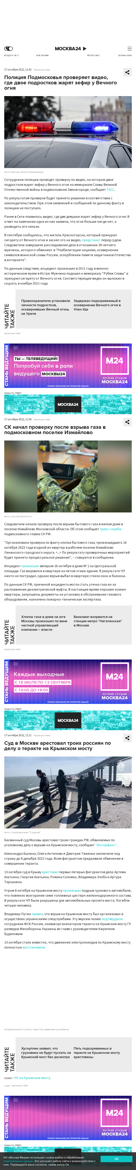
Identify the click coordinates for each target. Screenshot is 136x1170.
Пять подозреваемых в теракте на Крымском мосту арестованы (97, 1052)
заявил (37, 914)
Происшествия (42, 70)
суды (7, 1085)
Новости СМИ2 (12, 392)
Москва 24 (68, 49)
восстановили (34, 947)
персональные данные (18, 1161)
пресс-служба (110, 529)
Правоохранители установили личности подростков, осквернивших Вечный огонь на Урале (45, 307)
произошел (30, 566)
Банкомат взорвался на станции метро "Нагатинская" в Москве (98, 621)
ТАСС (110, 189)
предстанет (91, 240)
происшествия (12, 333)
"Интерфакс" (106, 845)
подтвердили (112, 919)
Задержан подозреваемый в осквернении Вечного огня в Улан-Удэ (97, 305)
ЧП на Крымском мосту (32, 1078)
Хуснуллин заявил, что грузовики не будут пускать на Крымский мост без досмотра (46, 1052)
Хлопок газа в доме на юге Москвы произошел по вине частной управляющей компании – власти (44, 623)
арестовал (50, 872)
